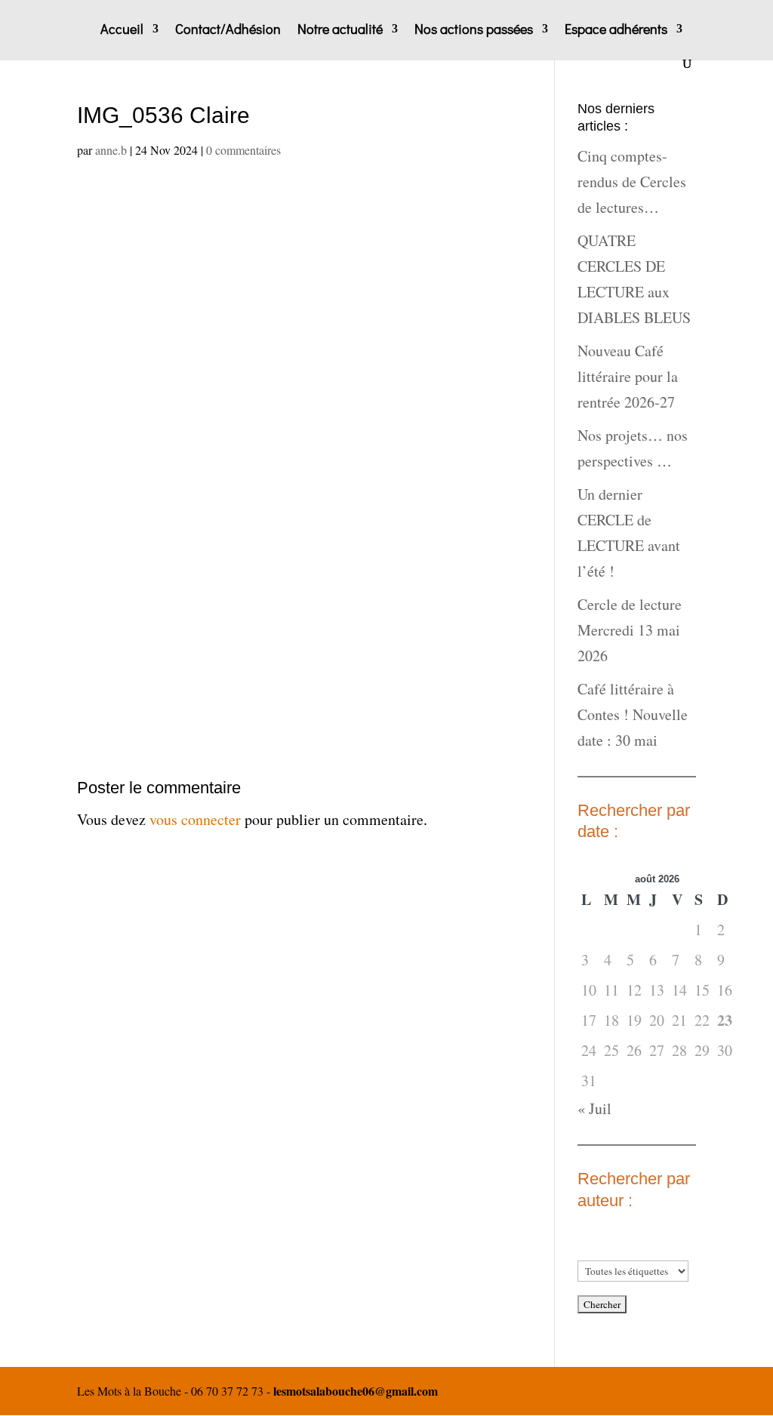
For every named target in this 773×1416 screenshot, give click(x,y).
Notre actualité (340, 30)
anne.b (111, 150)
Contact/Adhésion (228, 30)
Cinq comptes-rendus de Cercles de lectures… (631, 181)
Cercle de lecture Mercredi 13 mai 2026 (629, 630)
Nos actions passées (473, 30)
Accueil (121, 30)
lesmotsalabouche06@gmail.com (355, 1390)
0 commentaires (243, 150)
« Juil (594, 1108)
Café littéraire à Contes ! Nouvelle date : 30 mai (632, 714)
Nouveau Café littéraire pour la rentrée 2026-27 (627, 376)
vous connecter (195, 819)
